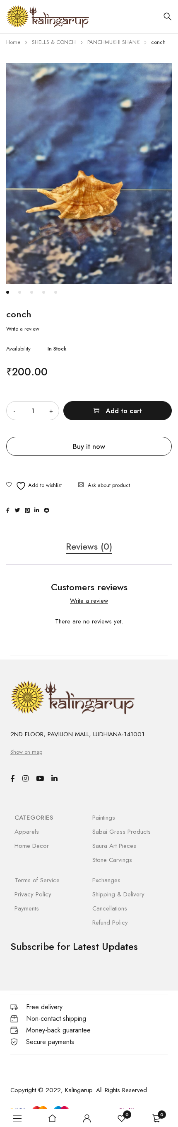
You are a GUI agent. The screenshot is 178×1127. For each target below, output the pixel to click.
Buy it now (89, 446)
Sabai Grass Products (121, 831)
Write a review (22, 329)
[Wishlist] (34, 486)
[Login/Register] (87, 1118)
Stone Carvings (112, 859)
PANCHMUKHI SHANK (113, 42)
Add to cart (124, 411)
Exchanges (106, 880)
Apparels (26, 831)
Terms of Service (37, 880)
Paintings (103, 817)
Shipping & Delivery (118, 894)
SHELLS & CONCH (54, 42)
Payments (26, 908)
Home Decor (31, 845)
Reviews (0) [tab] (89, 546)
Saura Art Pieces (114, 845)
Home (13, 42)
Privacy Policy (32, 894)
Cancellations (109, 908)
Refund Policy (110, 922)
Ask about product (109, 485)
